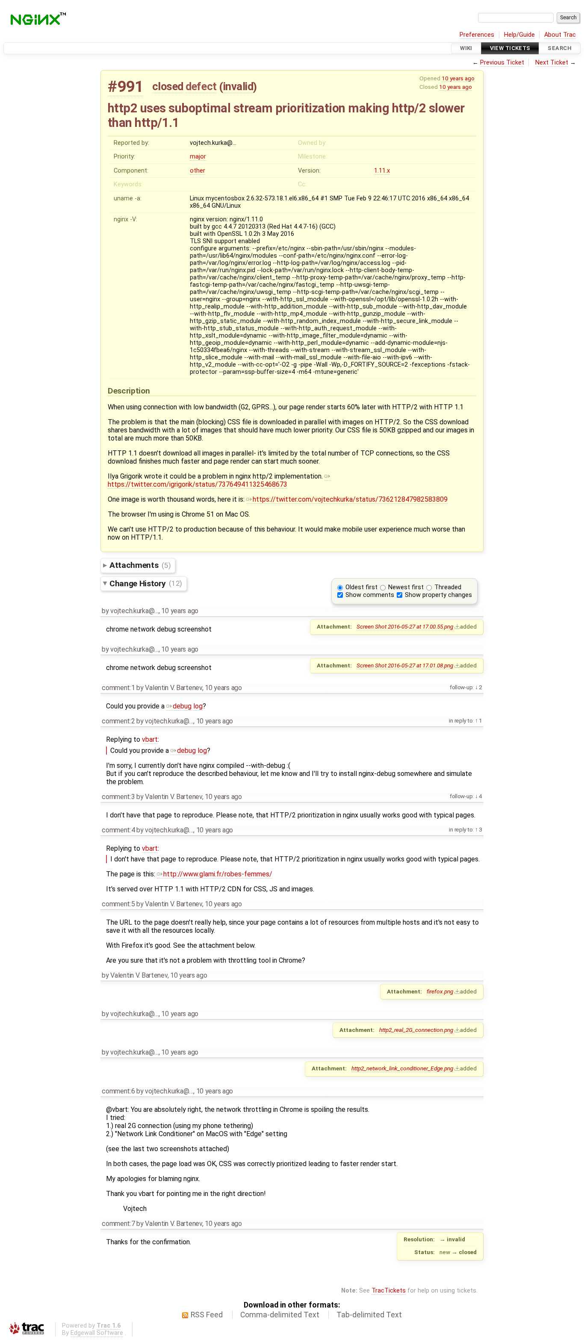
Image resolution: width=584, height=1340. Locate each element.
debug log (188, 706)
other (197, 170)
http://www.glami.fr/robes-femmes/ (217, 874)
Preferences (477, 34)
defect (201, 86)
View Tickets (510, 48)
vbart (150, 739)
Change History (145, 583)
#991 (125, 86)
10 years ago (458, 78)
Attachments (140, 565)
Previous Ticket (502, 62)
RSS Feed (207, 1315)
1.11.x (382, 170)
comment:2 (118, 721)
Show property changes (438, 595)
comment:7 (118, 1224)
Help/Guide (519, 34)
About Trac (560, 34)
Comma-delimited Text (279, 1315)
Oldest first (361, 587)
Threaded (447, 587)
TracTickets (389, 1290)
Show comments (369, 595)
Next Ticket (551, 62)
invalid (238, 86)
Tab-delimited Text (369, 1315)
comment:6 (118, 1091)
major (198, 156)
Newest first (406, 587)
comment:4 (118, 830)
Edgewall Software (97, 1333)
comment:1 (118, 688)
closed (167, 86)
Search (560, 48)
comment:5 (118, 904)
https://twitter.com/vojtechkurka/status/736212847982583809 (350, 499)
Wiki (466, 48)
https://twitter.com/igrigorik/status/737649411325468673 (197, 484)
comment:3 (118, 797)
